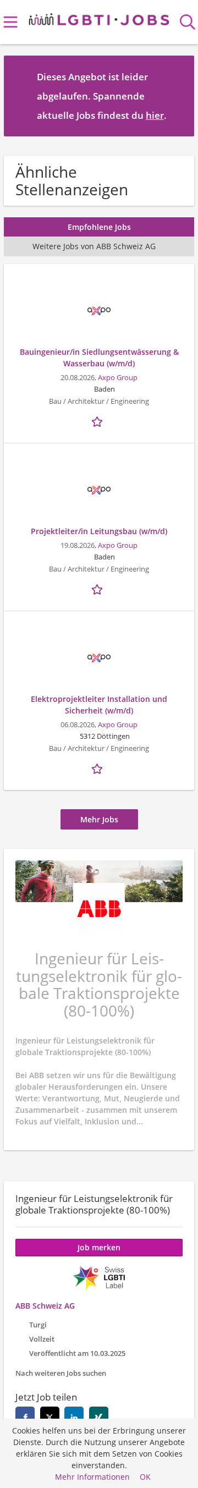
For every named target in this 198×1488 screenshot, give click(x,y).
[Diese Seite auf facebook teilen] (25, 1416)
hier (155, 115)
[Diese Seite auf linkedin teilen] (74, 1416)
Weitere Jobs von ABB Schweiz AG (94, 246)
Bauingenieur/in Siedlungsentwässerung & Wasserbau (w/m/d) (99, 358)
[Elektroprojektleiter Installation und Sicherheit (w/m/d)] (99, 657)
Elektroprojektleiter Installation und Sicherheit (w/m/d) (99, 705)
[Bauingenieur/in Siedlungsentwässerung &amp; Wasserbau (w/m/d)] (99, 310)
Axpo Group (118, 377)
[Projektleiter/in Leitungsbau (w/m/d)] (99, 490)
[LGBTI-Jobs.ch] (99, 17)
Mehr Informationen (92, 1476)
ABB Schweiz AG (45, 1305)
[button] (177, 96)
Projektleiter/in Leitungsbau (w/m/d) (99, 531)
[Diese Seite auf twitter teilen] (49, 1416)
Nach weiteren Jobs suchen (60, 1373)
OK (145, 1476)
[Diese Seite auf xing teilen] (98, 1416)
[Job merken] (99, 420)
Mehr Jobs (99, 819)
